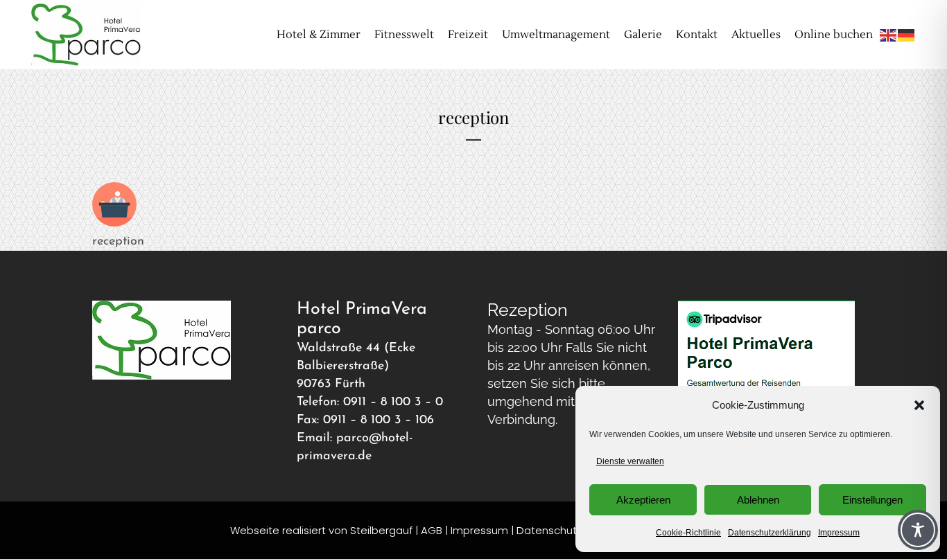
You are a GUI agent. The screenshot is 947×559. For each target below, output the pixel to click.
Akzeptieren (643, 500)
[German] (907, 34)
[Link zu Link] (114, 224)
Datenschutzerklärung (769, 533)
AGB (431, 530)
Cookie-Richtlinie (688, 533)
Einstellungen (872, 500)
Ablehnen (758, 500)
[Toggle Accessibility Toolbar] (918, 530)
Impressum (839, 533)
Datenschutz (549, 530)
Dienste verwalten (630, 461)
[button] (919, 405)
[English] (889, 34)
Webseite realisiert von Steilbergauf (322, 530)
